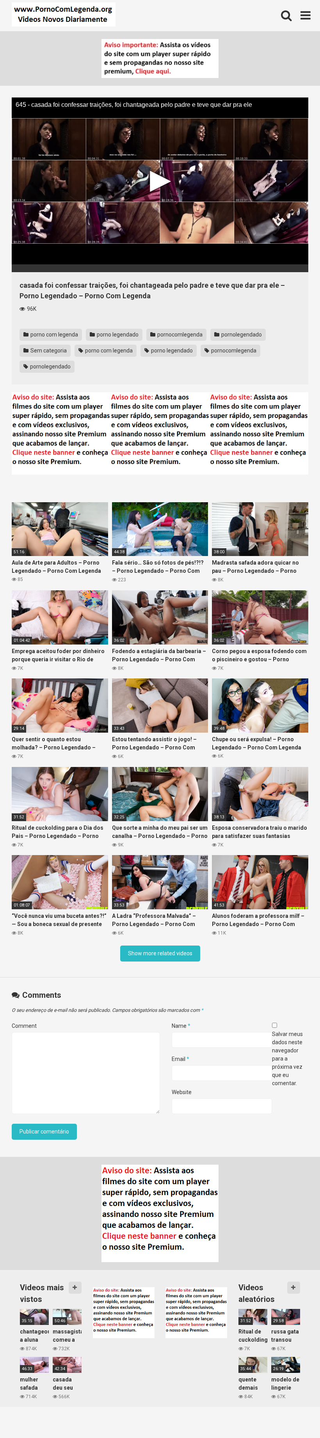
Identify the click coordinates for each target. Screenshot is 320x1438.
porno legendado (117, 334)
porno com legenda (53, 334)
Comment (24, 1026)
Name (181, 1026)
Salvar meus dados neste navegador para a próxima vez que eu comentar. (287, 1058)
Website (182, 1092)
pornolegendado (241, 334)
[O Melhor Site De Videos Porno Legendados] (64, 15)
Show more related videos (160, 953)
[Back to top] (293, 1414)
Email (180, 1059)
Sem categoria (48, 350)
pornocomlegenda (179, 334)
